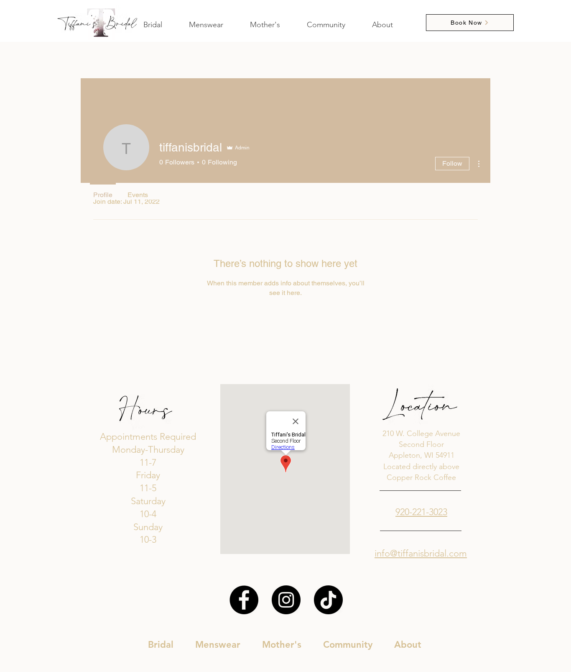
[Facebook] (243, 599)
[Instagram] (286, 599)
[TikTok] (328, 599)
